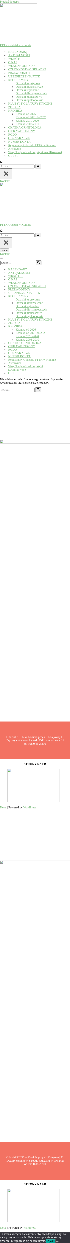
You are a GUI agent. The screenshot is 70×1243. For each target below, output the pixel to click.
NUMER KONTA (19, 141)
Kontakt (5, 181)
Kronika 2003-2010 (27, 124)
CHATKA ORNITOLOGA (24, 127)
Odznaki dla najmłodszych (31, 93)
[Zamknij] (6, 173)
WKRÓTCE (15, 58)
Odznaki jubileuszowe (29, 96)
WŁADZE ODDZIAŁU (23, 65)
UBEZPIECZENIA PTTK (24, 76)
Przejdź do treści (9, 1)
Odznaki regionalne (27, 90)
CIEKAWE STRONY (21, 131)
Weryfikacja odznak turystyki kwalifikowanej (35, 152)
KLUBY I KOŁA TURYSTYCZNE (30, 103)
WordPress (29, 807)
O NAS (12, 62)
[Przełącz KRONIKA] (65, 326)
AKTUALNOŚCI (19, 55)
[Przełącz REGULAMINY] (65, 296)
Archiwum (14, 148)
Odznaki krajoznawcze (29, 86)
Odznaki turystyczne (28, 83)
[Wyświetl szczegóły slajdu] (33, 801)
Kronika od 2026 (26, 114)
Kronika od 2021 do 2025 (31, 117)
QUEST (13, 155)
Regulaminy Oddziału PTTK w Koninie (32, 145)
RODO (12, 134)
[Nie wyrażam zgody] (57, 1241)
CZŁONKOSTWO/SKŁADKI (27, 69)
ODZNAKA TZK (19, 138)
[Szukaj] (1, 162)
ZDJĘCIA (14, 107)
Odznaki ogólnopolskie (29, 100)
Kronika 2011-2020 (27, 120)
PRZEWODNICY (19, 72)
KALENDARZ (17, 51)
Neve (3, 807)
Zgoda (50, 1241)
